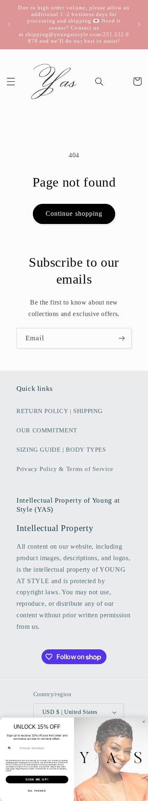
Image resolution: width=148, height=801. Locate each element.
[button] (10, 81)
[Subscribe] (121, 338)
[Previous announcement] (9, 25)
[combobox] (12, 748)
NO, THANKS (37, 790)
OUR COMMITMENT (46, 430)
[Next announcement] (139, 25)
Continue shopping (74, 213)
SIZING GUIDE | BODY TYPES (61, 449)
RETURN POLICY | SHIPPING (59, 411)
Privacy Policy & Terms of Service (64, 469)
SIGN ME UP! (37, 779)
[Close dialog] (143, 722)
